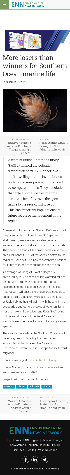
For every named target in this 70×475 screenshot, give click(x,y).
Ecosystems (16, 445)
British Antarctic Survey (42, 360)
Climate (21, 386)
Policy (56, 445)
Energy (57, 440)
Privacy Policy (52, 468)
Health (30, 450)
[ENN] (28, 4)
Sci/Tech (9, 386)
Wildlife (45, 445)
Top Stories (13, 440)
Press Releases (47, 450)
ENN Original (31, 440)
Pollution (32, 445)
